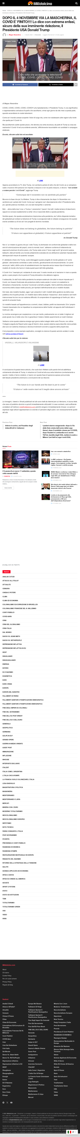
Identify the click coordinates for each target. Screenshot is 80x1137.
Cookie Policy (6, 976)
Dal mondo (7, 632)
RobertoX (7, 476)
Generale (38, 35)
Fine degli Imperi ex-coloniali (14, 708)
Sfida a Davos (8, 875)
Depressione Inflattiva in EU (14, 648)
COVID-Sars (7, 616)
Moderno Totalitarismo (12, 811)
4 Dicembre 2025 (57, 480)
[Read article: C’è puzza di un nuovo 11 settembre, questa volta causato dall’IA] (20, 459)
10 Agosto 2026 (17, 476)
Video (4, 915)
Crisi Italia (6, 628)
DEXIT (4, 652)
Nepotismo (6, 823)
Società (5, 883)
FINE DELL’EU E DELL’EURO (12, 720)
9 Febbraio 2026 (56, 467)
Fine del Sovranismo (10, 712)
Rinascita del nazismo (11, 859)
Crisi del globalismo (11, 624)
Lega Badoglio (8, 783)
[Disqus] (40, 537)
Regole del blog (7, 985)
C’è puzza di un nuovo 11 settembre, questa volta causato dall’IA (19, 472)
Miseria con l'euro (10, 807)
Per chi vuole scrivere (9, 979)
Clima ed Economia (10, 600)
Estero (5, 668)
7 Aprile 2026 (56, 454)
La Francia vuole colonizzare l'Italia (18, 779)
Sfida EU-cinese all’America (13, 879)
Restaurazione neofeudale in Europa (18, 855)
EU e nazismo (7, 672)
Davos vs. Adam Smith (11, 636)
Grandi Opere (8, 740)
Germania (6, 732)
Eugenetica (7, 676)
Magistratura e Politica (12, 787)
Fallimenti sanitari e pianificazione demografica (22, 700)
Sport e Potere (8, 887)
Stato (4, 891)
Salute (5, 867)
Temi (4, 899)
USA (4, 911)
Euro (4, 680)
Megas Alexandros (15, 35)
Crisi (4, 620)
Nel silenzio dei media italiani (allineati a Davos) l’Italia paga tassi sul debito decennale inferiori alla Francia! (64, 486)
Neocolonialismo (9, 815)
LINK (41, 180)
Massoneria (7, 791)
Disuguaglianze (9, 660)
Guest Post (7, 747)
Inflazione (6, 755)
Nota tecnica (7, 827)
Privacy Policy (7, 982)
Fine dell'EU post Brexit (12, 716)
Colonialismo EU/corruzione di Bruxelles (20, 604)
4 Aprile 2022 (29, 35)
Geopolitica (7, 728)
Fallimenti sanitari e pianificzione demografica (22, 704)
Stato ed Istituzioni (10, 895)
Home (4, 10)
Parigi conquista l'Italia (12, 831)
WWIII (4, 918)
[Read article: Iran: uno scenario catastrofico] (46, 453)
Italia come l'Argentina (12, 771)
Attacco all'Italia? (10, 581)
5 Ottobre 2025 (56, 503)
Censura (6, 588)
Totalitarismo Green (11, 907)
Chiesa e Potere (9, 592)
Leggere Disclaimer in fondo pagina (53, 35)
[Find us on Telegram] (3, 1102)
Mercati (5, 803)
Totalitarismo (8, 903)
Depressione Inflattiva (12, 644)
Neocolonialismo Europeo (13, 819)
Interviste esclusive (11, 763)
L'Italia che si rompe (10, 775)
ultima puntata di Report (14, 334)
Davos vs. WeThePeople (12, 640)
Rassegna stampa (9, 851)
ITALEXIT (5, 767)
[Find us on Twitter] (7, 1102)
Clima (4, 596)
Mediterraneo (8, 795)
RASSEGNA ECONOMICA (11, 847)
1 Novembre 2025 (57, 491)
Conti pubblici (8, 612)
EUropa (5, 688)
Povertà (5, 839)
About (4, 969)
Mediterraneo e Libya (11, 799)
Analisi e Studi (8, 577)
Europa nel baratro (10, 692)
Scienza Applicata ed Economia (15, 871)
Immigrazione (8, 752)
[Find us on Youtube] (11, 1102)
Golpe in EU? (7, 736)
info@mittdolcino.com (15, 1120)
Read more (9, 487)
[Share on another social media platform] (76, 84)
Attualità (6, 584)
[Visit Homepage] (40, 3)
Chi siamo (5, 973)
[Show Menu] (3, 3)
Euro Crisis (7, 684)
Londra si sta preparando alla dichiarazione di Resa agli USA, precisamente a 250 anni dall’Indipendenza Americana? (61, 498)
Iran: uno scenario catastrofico (61, 451)
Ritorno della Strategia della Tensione (19, 863)
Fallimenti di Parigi (10, 696)
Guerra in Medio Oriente (12, 744)
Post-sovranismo (9, 835)
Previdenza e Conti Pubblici (13, 843)
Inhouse (5, 759)
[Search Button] (76, 3)
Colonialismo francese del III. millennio (19, 608)
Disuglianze (7, 656)
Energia (5, 664)
